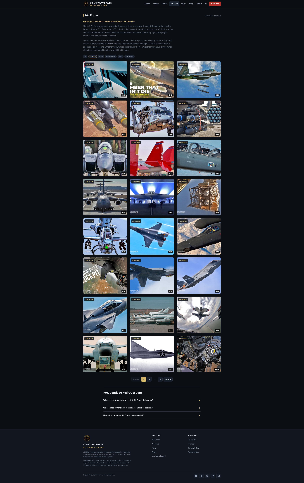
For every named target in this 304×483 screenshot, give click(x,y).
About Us (192, 440)
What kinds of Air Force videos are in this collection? (128, 407)
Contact (191, 444)
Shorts (164, 4)
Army (191, 4)
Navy (183, 4)
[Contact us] (218, 476)
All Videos (156, 440)
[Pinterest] (207, 476)
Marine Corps (110, 57)
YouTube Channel (159, 456)
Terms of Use (193, 452)
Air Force (174, 4)
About (199, 4)
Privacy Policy (193, 448)
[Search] (206, 4)
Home (147, 4)
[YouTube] (196, 476)
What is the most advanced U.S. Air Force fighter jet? (128, 400)
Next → (168, 379)
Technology (129, 57)
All (85, 57)
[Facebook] (201, 476)
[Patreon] (213, 476)
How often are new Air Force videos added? (123, 415)
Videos (156, 4)
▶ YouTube (215, 4)
